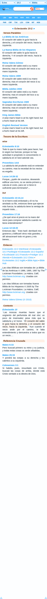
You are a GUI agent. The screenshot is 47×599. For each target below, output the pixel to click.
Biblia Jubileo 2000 (12, 89)
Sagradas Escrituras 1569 (15, 102)
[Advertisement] (23, 396)
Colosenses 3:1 (10, 365)
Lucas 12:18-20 (10, 228)
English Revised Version (15, 125)
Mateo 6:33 (8, 345)
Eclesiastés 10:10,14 (12, 198)
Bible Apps (33, 260)
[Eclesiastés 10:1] (3, 275)
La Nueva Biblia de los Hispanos (19, 50)
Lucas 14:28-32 (10, 176)
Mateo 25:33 (8, 355)
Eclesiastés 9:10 (10, 146)
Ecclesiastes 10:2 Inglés (14, 260)
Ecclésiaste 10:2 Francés (16, 254)
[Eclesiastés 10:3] (44, 275)
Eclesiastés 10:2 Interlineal (15, 249)
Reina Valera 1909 (11, 76)
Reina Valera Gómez (12, 63)
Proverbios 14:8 (10, 163)
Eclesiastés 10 (9, 309)
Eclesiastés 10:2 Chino (23, 257)
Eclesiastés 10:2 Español (31, 252)
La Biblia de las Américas (15, 37)
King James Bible (11, 115)
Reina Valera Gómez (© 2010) (16, 299)
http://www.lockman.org (13, 276)
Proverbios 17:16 (11, 214)
